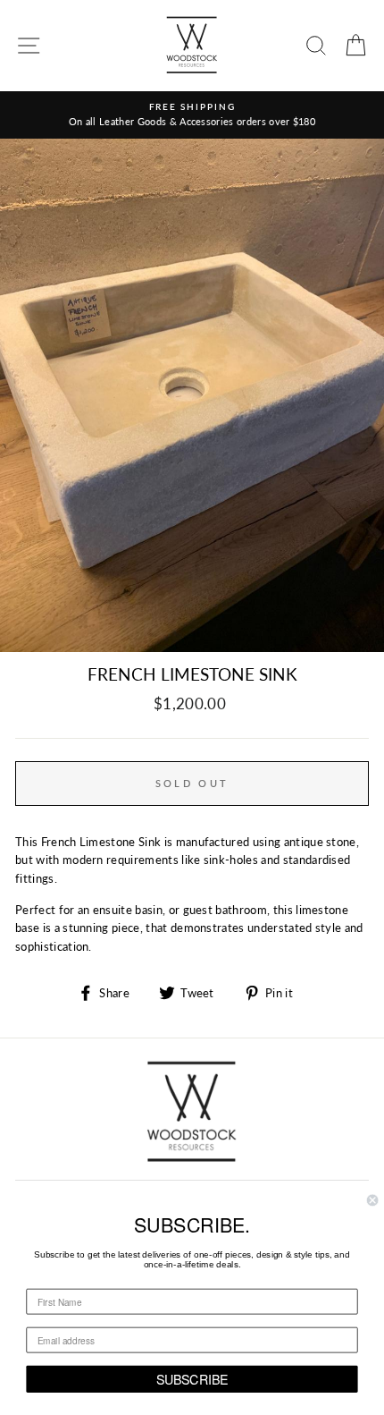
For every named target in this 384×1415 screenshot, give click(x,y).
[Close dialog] (372, 1200)
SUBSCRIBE (192, 1378)
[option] (192, 115)
